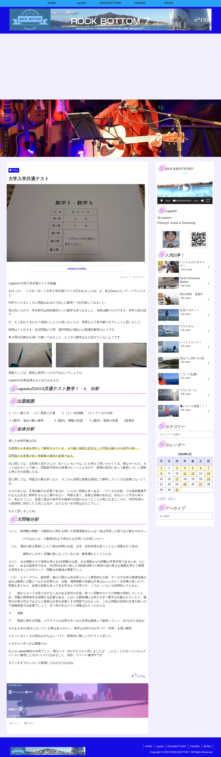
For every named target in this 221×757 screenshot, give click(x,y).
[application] (185, 188)
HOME (148, 746)
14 (208, 473)
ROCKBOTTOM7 (176, 746)
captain (160, 746)
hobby (15, 170)
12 (192, 473)
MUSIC (207, 746)
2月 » (171, 498)
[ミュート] (202, 200)
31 (177, 489)
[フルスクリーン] (208, 200)
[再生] (162, 200)
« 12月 (161, 498)
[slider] (182, 200)
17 (177, 479)
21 (208, 479)
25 (184, 484)
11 (184, 473)
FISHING (195, 746)
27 (200, 484)
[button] (185, 188)
